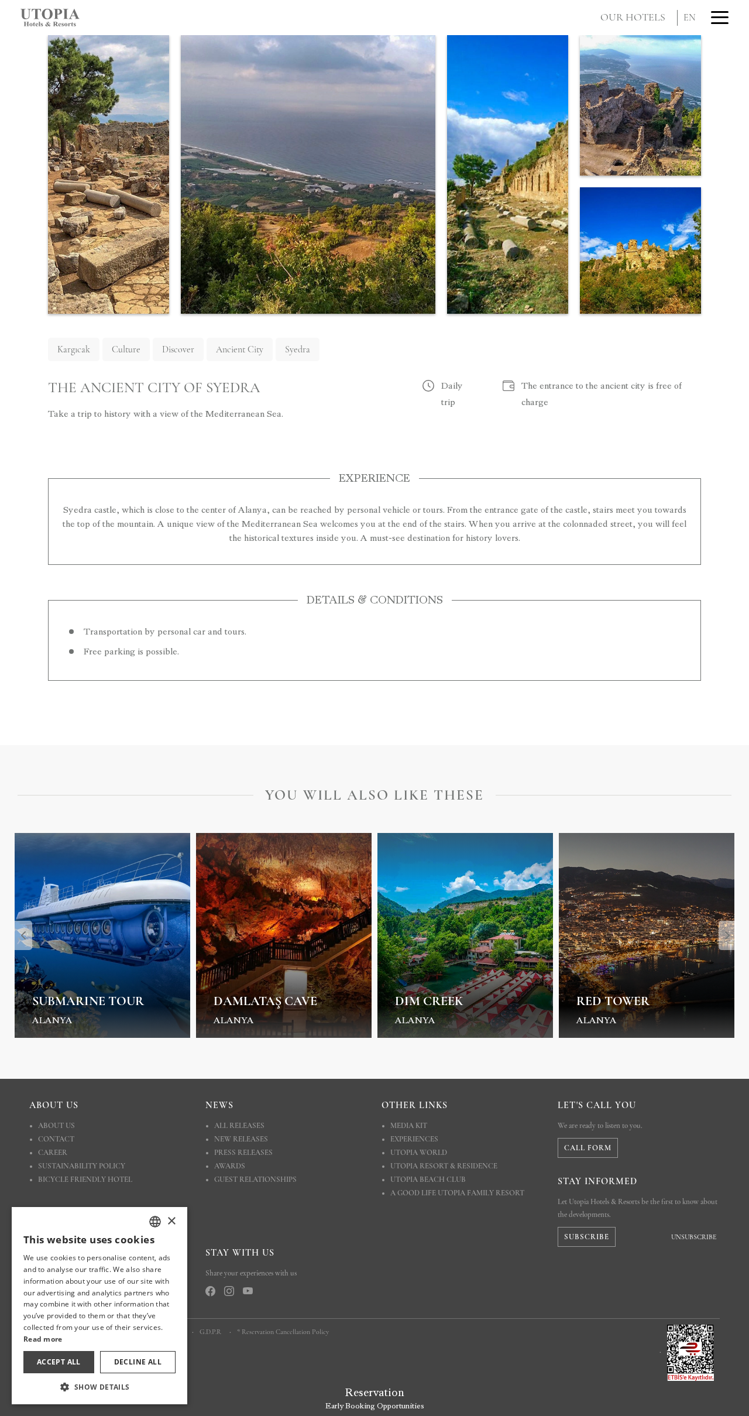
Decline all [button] (138, 1362)
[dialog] (99, 1305)
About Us (56, 1125)
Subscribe (586, 1237)
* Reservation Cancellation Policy (283, 1332)
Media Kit (408, 1125)
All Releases (239, 1125)
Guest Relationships (255, 1179)
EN (689, 17)
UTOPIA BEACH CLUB (428, 1179)
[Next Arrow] (727, 935)
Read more (43, 1339)
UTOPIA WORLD (418, 1152)
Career (52, 1152)
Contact (56, 1139)
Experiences (414, 1139)
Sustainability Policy (81, 1166)
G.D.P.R (210, 1332)
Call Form (587, 1148)
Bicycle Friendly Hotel (85, 1179)
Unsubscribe (693, 1237)
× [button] (171, 1221)
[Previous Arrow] (23, 935)
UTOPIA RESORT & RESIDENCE (443, 1166)
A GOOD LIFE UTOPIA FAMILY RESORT (457, 1193)
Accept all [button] (59, 1362)
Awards (229, 1166)
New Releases (241, 1139)
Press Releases (243, 1152)
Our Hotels (632, 17)
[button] (99, 1387)
